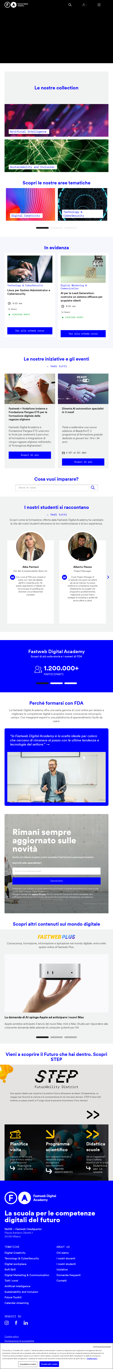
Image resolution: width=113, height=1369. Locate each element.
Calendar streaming (17, 1303)
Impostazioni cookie (28, 1364)
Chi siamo (63, 1252)
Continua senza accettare (102, 1346)
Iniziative (62, 1269)
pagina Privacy (39, 894)
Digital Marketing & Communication (27, 1275)
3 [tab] (70, 228)
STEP (54, 1114)
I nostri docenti (66, 1258)
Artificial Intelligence (17, 1286)
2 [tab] (56, 228)
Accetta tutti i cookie (49, 1364)
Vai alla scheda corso (29, 330)
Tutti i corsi (11, 1280)
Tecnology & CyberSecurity (22, 1258)
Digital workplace (15, 1264)
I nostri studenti (66, 1264)
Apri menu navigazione (99, 4)
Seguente (108, 577)
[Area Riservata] (85, 5)
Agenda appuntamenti (64, 1170)
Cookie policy (12, 1336)
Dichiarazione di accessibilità (19, 1341)
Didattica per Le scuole (100, 1168)
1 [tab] (42, 228)
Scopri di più (30, 455)
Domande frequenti (69, 1275)
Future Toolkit (13, 1297)
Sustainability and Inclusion (21, 1291)
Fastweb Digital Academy (44, 1198)
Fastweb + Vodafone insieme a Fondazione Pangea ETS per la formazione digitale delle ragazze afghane (28, 414)
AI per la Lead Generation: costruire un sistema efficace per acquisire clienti (82, 296)
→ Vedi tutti (56, 366)
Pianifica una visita (25, 1167)
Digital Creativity (15, 1252)
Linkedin (26, 1323)
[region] (56, 1356)
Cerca (70, 4)
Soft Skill (10, 1269)
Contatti (62, 1280)
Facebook (16, 1323)
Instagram (7, 1323)
